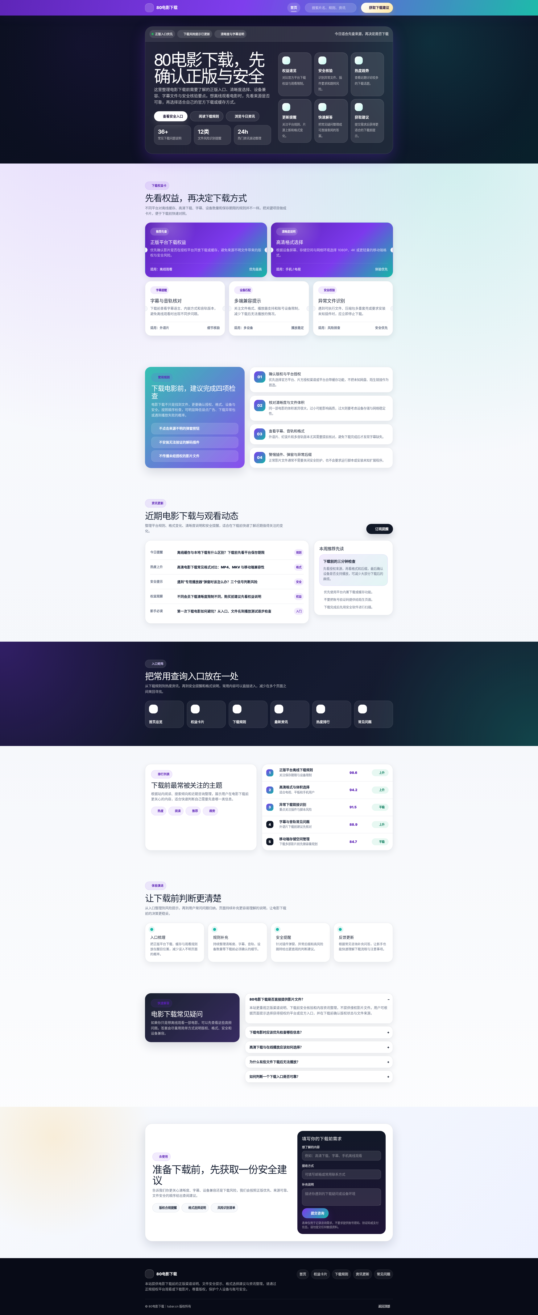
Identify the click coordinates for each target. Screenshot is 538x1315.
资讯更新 (362, 1274)
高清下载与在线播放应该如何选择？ (276, 1047)
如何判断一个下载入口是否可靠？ (274, 1076)
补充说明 (308, 1184)
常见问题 (383, 1274)
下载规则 (341, 1274)
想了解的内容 (311, 1147)
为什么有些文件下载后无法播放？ (274, 1062)
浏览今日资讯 (245, 116)
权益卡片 (320, 1274)
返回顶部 (384, 1306)
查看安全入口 (173, 116)
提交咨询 (317, 1213)
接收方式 (308, 1165)
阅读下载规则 (209, 116)
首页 (293, 7)
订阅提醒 (382, 529)
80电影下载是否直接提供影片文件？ (277, 999)
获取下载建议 (379, 7)
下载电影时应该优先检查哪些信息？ (276, 1032)
